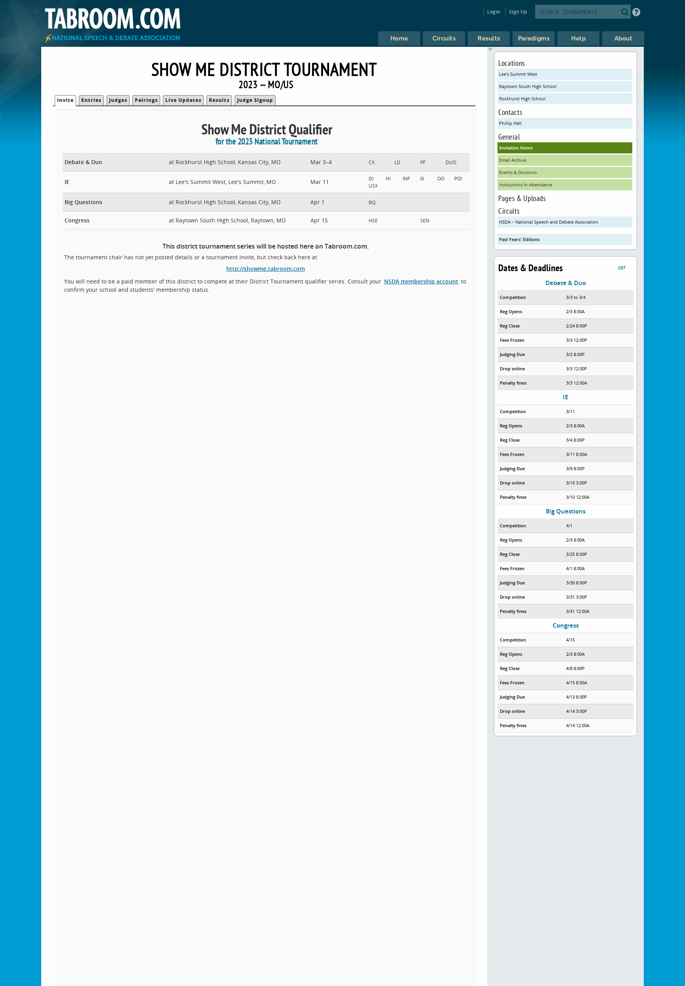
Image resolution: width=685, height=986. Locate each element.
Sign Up (518, 11)
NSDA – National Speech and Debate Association (548, 222)
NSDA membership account (421, 281)
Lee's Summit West (518, 74)
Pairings (146, 100)
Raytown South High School (528, 86)
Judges (118, 100)
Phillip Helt (510, 123)
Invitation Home (516, 148)
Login (493, 11)
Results (219, 100)
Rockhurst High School (522, 98)
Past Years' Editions (519, 239)
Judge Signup (255, 100)
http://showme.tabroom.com (265, 268)
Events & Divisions (518, 172)
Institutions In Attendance (525, 185)
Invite (65, 100)
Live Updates (183, 100)
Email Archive (512, 160)
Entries (91, 100)
